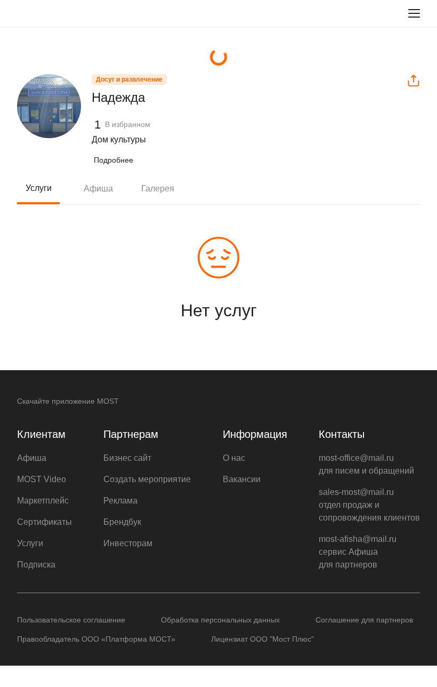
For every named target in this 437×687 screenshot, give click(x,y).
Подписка (36, 564)
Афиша (98, 188)
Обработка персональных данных (220, 620)
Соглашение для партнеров (364, 620)
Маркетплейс (43, 500)
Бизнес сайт (127, 457)
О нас (234, 457)
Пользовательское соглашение (71, 620)
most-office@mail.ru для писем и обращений (366, 464)
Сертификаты (44, 521)
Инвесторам (127, 543)
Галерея (157, 188)
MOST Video (41, 479)
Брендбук (122, 521)
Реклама (120, 500)
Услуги (39, 188)
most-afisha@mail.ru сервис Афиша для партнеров (357, 551)
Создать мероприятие (147, 479)
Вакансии (242, 479)
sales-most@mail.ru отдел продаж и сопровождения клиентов (369, 505)
